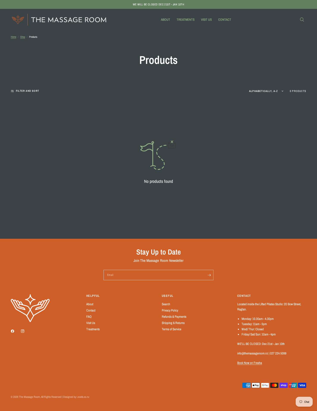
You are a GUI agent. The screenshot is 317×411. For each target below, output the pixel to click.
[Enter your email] (209, 275)
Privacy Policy (170, 310)
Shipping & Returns (173, 323)
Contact (224, 19)
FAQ (89, 316)
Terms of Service (171, 329)
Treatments (186, 19)
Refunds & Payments (174, 316)
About (165, 19)
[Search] (302, 19)
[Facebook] (15, 331)
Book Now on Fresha (249, 362)
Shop (22, 37)
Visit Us (206, 19)
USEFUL (167, 295)
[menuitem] (165, 19)
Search (166, 304)
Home (13, 37)
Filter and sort (27, 91)
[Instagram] (25, 331)
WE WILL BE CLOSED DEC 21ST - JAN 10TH (158, 4)
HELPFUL (93, 295)
